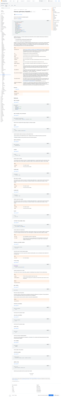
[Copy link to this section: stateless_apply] (21, 352)
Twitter (13, 390)
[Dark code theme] (47, 20)
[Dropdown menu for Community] (31, 1)
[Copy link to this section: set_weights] (19, 340)
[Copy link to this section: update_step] (19, 362)
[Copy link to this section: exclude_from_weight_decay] (26, 220)
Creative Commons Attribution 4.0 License (35, 378)
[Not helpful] (48, 9)
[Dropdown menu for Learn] (15, 1)
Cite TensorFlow (39, 391)
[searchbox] (5, 8)
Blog (12, 386)
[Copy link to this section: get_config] (19, 285)
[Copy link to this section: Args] (16, 47)
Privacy (16, 395)
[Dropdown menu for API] (19, 1)
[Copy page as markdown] (34, 11)
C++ (9, 5)
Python (6, 5)
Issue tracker (38, 386)
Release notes (38, 387)
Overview (2, 5)
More (15, 5)
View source (15, 102)
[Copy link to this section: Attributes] (17, 91)
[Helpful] (47, 9)
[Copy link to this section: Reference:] (18, 87)
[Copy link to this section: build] (17, 211)
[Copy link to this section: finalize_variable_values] (25, 242)
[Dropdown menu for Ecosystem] (25, 1)
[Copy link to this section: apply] (17, 125)
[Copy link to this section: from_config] (19, 260)
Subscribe (51, 395)
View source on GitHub (19, 14)
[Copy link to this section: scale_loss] (19, 326)
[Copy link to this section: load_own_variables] (23, 303)
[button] (5, 14)
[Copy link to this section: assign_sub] (19, 190)
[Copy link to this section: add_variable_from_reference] (27, 113)
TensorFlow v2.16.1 (4, 3)
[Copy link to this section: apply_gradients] (21, 139)
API (18, 9)
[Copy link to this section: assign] (17, 149)
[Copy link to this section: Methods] (19, 98)
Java (12, 5)
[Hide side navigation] (10, 395)
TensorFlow (15, 9)
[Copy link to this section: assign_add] (19, 169)
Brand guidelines (39, 390)
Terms (13, 395)
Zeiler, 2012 (17, 89)
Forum (13, 387)
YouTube (13, 391)
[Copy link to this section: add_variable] (20, 100)
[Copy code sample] (48, 20)
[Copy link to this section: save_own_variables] (23, 315)
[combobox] (43, 1)
